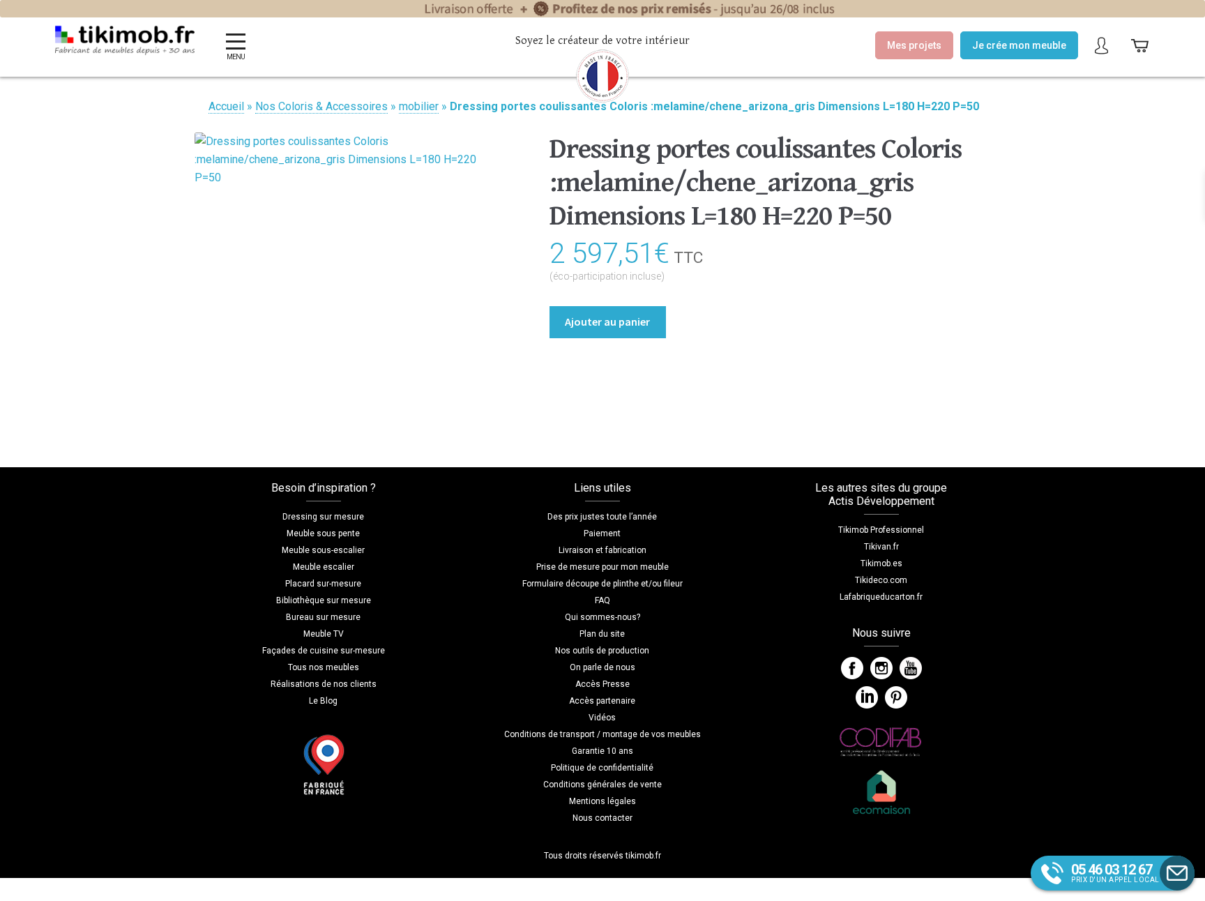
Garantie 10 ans (602, 751)
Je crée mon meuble (1019, 45)
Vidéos (602, 717)
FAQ (602, 600)
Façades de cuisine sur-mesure (323, 651)
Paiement (602, 533)
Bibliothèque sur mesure (323, 600)
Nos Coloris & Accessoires (321, 106)
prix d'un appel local (1115, 872)
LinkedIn (867, 697)
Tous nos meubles (323, 667)
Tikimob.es (881, 563)
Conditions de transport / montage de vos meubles (602, 734)
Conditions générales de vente (602, 784)
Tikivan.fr (881, 547)
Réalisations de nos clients (324, 684)
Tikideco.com (881, 580)
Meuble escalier (323, 567)
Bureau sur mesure (323, 617)
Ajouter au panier (607, 321)
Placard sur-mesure (323, 584)
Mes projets (914, 45)
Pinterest (896, 697)
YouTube (911, 668)
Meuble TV (323, 634)
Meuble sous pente (323, 533)
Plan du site (602, 634)
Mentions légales (602, 801)
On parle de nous (602, 667)
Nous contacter (602, 818)
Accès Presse (602, 684)
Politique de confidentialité (602, 768)
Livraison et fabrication (602, 550)
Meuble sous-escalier (323, 550)
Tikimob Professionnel (881, 530)
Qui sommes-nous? (602, 617)
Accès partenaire (602, 701)
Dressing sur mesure (323, 517)
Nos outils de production (602, 651)
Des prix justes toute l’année (602, 517)
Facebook (852, 668)
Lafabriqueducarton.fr (881, 597)
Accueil (226, 106)
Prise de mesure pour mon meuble (602, 567)
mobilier (419, 106)
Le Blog (323, 701)
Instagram (881, 668)
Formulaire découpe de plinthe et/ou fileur (602, 584)
